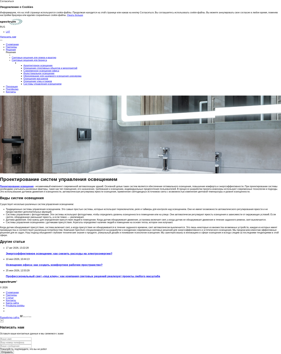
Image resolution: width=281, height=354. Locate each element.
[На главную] (11, 24)
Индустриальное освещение (38, 73)
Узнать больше (75, 15)
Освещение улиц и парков (37, 81)
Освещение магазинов (35, 78)
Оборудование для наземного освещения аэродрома (52, 76)
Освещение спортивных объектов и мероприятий (50, 68)
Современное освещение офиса (41, 71)
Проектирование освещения (17, 186)
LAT (8, 32)
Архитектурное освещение (38, 65)
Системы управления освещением (42, 84)
